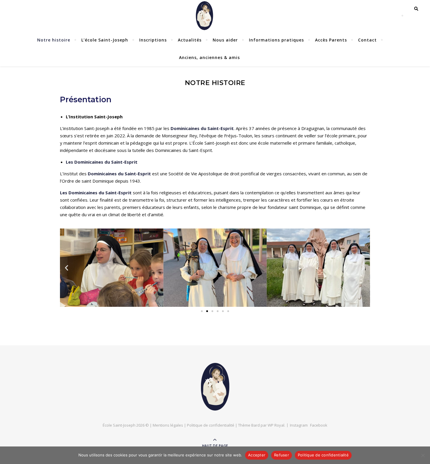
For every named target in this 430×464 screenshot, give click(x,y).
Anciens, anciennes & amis (209, 57)
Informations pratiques (276, 40)
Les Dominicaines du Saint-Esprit (96, 192)
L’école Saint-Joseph (104, 40)
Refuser (281, 455)
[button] (66, 267)
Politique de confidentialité (210, 425)
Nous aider (225, 40)
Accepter (256, 455)
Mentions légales (168, 425)
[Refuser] (423, 455)
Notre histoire (53, 40)
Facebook (318, 425)
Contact (367, 40)
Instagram (299, 425)
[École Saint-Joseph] (215, 387)
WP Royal (276, 425)
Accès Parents (331, 40)
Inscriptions (153, 40)
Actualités (190, 40)
